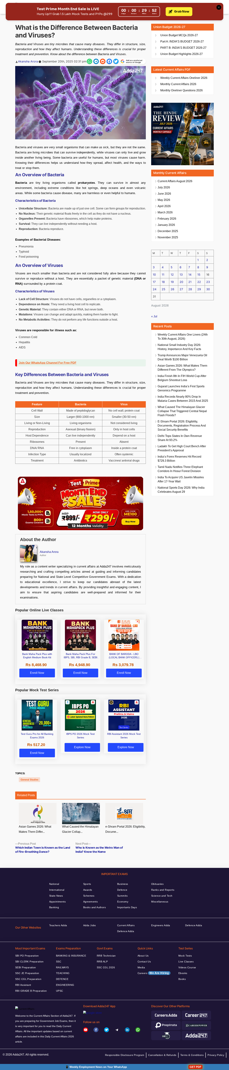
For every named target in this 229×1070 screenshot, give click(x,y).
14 (189, 274)
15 (198, 274)
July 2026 (164, 187)
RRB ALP (102, 961)
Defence (122, 889)
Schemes (88, 895)
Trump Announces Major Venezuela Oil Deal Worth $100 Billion (182, 357)
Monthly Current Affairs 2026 (178, 84)
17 (154, 282)
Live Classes (186, 961)
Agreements (90, 901)
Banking (54, 907)
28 (190, 289)
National (54, 884)
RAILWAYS (62, 967)
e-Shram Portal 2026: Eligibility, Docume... (125, 829)
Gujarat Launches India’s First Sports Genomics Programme (181, 388)
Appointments (57, 901)
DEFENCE (62, 979)
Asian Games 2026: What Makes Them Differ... (35, 829)
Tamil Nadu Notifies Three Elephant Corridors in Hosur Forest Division (180, 469)
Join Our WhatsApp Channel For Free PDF (47, 362)
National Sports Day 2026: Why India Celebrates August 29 (181, 489)
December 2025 (168, 231)
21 (189, 282)
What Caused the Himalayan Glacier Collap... (80, 829)
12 (172, 274)
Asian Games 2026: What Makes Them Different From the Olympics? (182, 367)
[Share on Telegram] (96, 61)
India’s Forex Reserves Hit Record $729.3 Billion (179, 458)
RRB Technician (106, 955)
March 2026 (165, 212)
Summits (122, 895)
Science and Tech (161, 895)
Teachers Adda (58, 925)
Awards (87, 889)
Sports (87, 884)
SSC (58, 961)
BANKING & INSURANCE (71, 955)
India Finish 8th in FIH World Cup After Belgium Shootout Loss (182, 378)
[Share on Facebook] (109, 61)
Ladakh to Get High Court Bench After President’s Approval (182, 448)
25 (163, 289)
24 (154, 289)
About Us (143, 955)
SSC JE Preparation (27, 973)
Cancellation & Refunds (162, 1055)
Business (122, 884)
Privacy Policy (216, 1055)
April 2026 (164, 206)
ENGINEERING (65, 984)
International (56, 889)
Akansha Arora (28, 61)
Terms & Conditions (192, 1055)
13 (181, 274)
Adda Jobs (89, 925)
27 (181, 289)
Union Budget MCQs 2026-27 (179, 35)
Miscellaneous (159, 901)
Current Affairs (126, 925)
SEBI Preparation (25, 967)
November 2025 (168, 237)
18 (163, 282)
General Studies (29, 779)
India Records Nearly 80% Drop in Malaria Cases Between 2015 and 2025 (183, 398)
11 (163, 274)
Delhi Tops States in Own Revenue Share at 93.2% (180, 438)
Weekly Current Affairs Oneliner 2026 (183, 77)
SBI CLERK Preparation (29, 961)
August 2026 (175, 181)
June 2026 (164, 193)
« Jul (154, 316)
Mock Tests (185, 955)
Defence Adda (125, 931)
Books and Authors (94, 907)
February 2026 (167, 218)
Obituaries (157, 884)
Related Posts (26, 795)
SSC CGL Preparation (28, 979)
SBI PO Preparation (27, 955)
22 (199, 282)
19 (172, 282)
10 (154, 274)
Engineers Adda (160, 925)
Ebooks (182, 973)
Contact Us (144, 961)
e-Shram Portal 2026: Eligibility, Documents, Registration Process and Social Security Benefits (182, 425)
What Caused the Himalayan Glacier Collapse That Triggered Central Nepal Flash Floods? (182, 411)
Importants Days (127, 907)
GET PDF (195, 1066)
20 (181, 282)
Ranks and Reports (162, 889)
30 (208, 289)
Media (141, 967)
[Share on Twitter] (116, 61)
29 (199, 289)
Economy (122, 901)
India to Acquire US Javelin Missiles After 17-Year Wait (181, 479)
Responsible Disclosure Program (124, 1055)
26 (172, 289)
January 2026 (166, 224)
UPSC (59, 990)
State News (56, 895)
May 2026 (164, 199)
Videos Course (187, 967)
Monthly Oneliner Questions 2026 (181, 90)
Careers (153, 973)
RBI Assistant (23, 984)
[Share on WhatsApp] (89, 61)
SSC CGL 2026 (106, 967)
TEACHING (62, 973)
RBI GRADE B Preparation (31, 990)
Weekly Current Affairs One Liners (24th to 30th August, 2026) (183, 336)
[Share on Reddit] (102, 61)
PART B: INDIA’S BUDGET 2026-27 (183, 47)
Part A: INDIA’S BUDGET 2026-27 (182, 41)
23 (208, 282)
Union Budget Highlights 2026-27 (181, 53)
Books (182, 979)
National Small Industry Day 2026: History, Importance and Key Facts (179, 347)
